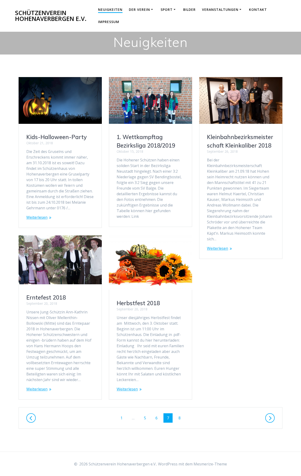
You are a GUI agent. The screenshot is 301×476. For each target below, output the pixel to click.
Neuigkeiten (110, 9)
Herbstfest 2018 (138, 303)
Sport (167, 9)
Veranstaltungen (220, 9)
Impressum (108, 22)
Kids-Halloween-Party (56, 136)
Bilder (189, 9)
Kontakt (258, 9)
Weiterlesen (37, 217)
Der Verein (139, 9)
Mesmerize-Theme (210, 464)
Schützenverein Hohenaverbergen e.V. (51, 16)
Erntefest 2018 (46, 297)
